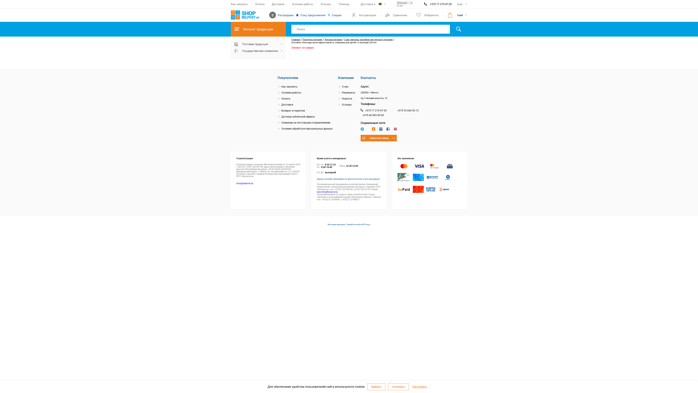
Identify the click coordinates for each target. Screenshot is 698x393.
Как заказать (239, 4)
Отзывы (326, 4)
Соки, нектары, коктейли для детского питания (368, 39)
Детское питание (333, 39)
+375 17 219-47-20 (441, 4)
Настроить (419, 386)
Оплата (259, 4)
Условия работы (302, 4)
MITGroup (366, 224)
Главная (295, 39)
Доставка (278, 4)
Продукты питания (312, 39)
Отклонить (398, 386)
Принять (376, 386)
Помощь (344, 4)
